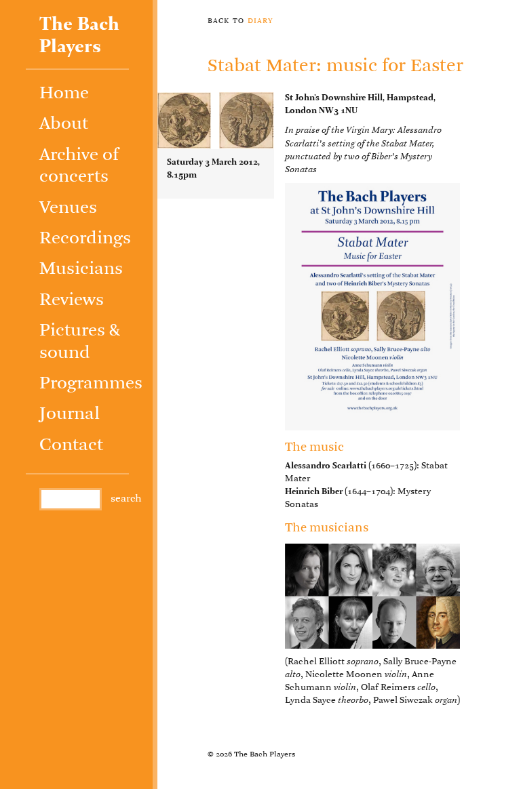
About (63, 124)
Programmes (90, 384)
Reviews (71, 300)
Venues (68, 208)
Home (64, 94)
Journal (69, 414)
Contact (71, 446)
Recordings (85, 239)
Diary (260, 20)
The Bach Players (79, 36)
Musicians (81, 269)
